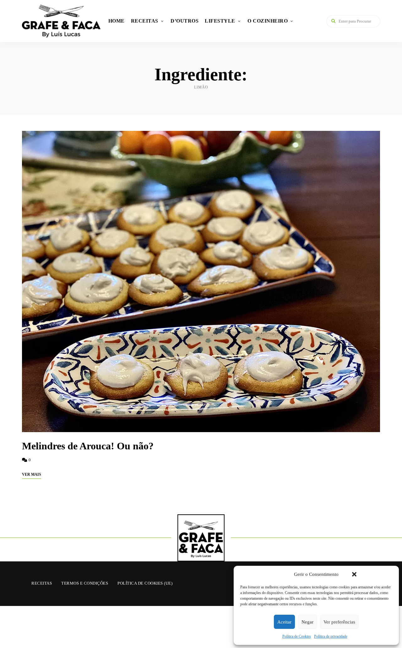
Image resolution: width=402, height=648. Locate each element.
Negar (307, 621)
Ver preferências (339, 621)
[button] (354, 574)
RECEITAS (144, 21)
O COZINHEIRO (267, 21)
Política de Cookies (296, 636)
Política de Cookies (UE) (144, 583)
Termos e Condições (84, 583)
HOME (116, 21)
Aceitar (284, 621)
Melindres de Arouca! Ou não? (88, 446)
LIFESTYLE (220, 21)
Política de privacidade (330, 636)
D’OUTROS (184, 21)
